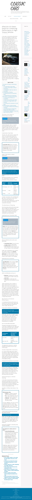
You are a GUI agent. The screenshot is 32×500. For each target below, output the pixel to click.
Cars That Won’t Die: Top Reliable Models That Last (9, 482)
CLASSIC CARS (18, 6)
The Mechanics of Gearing (7, 92)
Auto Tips (9, 16)
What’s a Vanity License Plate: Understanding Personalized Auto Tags (10, 473)
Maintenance (25, 16)
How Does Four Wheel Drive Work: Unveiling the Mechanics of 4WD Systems (10, 462)
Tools (21, 18)
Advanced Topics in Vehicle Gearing (9, 105)
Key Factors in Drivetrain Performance (9, 96)
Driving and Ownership (17, 16)
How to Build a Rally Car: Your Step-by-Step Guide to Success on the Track (11, 458)
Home (5, 16)
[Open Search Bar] (16, 21)
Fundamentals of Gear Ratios (9, 86)
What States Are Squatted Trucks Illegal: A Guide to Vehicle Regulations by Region (11, 470)
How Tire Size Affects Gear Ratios (10, 99)
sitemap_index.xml (16, 494)
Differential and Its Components (10, 95)
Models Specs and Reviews (14, 18)
